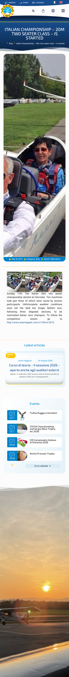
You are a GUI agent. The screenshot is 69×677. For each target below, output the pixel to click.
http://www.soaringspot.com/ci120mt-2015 (30, 322)
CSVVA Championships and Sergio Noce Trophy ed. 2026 (42, 429)
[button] (33, 11)
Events (10, 355)
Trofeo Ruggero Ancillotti (43, 412)
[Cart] (43, 11)
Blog (11, 43)
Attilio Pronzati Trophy (42, 453)
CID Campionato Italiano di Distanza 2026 (43, 441)
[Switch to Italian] (55, 2)
